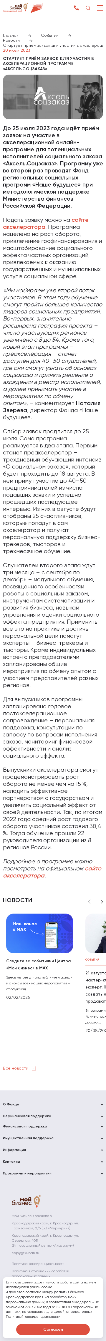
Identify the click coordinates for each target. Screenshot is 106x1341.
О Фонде (11, 1104)
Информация (14, 1150)
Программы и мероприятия (27, 1173)
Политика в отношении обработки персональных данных (40, 1274)
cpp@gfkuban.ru (25, 1253)
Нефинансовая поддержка (27, 1116)
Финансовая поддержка (25, 1126)
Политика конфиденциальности (38, 1264)
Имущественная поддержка (28, 1138)
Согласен (53, 1329)
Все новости (16, 1068)
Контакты (11, 1162)
